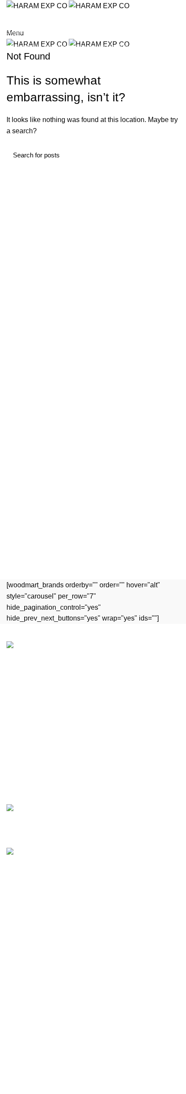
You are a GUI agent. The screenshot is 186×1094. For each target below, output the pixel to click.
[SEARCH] (174, 31)
